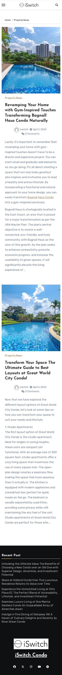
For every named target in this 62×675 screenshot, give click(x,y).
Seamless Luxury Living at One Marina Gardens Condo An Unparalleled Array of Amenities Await (27, 605)
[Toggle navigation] (3, 5)
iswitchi (24, 129)
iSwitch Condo (31, 655)
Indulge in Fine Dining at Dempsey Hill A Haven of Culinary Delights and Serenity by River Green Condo (29, 618)
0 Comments (32, 133)
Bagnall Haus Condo (40, 197)
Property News (13, 98)
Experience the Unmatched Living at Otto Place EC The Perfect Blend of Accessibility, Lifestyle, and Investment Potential (30, 593)
